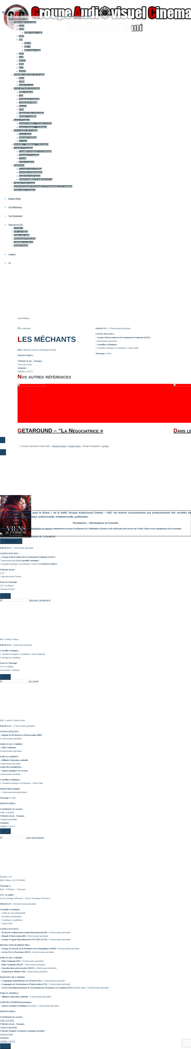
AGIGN (22, 71)
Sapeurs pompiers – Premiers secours (35, 123)
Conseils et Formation (23, 148)
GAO (21, 57)
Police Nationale (26, 92)
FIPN (21, 64)
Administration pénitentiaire (31, 113)
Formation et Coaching (29, 155)
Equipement (19, 165)
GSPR (21, 82)
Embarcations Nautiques (24, 190)
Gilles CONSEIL (7, 1020)
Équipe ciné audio (21, 235)
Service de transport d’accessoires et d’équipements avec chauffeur (43, 186)
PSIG (21, 110)
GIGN (21, 26)
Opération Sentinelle (28, 137)
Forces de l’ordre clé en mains (27, 88)
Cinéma (20, 318)
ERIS (21, 54)
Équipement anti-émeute (29, 176)
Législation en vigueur (23, 242)
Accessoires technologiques (30, 172)
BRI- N (27, 47)
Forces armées (25, 134)
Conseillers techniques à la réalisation (35, 151)
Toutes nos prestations (18, 19)
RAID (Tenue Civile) (33, 33)
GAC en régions (21, 232)
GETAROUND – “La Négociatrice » (60, 430)
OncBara (105, 446)
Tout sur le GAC (15, 225)
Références (26, 318)
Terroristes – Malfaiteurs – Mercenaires (31, 144)
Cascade (22, 158)
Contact (11, 254)
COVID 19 (18, 228)
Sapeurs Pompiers (22, 120)
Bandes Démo (14, 199)
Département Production (25, 239)
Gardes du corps (26, 85)
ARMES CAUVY (7, 1041)
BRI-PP (27, 43)
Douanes (23, 106)
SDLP (21, 78)
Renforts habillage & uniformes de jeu (35, 179)
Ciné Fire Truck (6, 1034)
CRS (21, 95)
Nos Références (15, 207)
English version (74, 446)
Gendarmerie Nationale (29, 99)
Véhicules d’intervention (24, 183)
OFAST (22, 61)
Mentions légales (21, 245)
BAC (21, 68)
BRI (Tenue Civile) (32, 50)
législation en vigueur (41, 529)
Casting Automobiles (8, 1027)
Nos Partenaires (15, 216)
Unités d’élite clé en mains (25, 22)
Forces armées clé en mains (25, 130)
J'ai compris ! (11, 541)
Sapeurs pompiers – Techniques (33, 127)
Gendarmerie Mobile (28, 103)
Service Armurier (26, 162)
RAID (21, 29)
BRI (21, 40)
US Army (23, 141)
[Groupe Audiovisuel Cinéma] (6, 8)
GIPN (21, 36)
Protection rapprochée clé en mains (29, 75)
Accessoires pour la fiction (30, 169)
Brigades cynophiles (27, 116)
